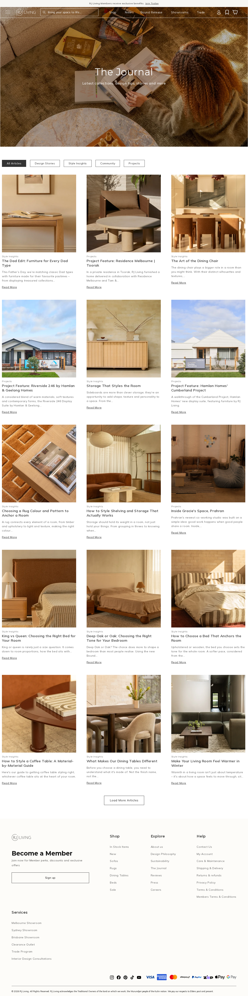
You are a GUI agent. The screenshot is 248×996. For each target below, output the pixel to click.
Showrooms (179, 12)
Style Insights (78, 163)
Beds (113, 882)
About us (157, 847)
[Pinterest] (125, 978)
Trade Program (22, 951)
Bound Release (151, 12)
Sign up (50, 877)
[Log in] (218, 12)
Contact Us (204, 847)
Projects (134, 163)
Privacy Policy (206, 882)
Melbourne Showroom (27, 923)
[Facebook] (118, 978)
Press (154, 882)
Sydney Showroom (24, 930)
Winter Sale (105, 3)
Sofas (114, 861)
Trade (201, 12)
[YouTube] (139, 978)
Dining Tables (119, 875)
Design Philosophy (163, 854)
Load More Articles (124, 800)
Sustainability (160, 861)
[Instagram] (111, 978)
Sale (113, 889)
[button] (8, 12)
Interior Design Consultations (32, 958)
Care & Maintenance (211, 861)
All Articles (14, 163)
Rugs (113, 868)
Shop (112, 12)
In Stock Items (119, 847)
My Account (205, 854)
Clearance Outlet (23, 944)
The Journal (159, 868)
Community (107, 163)
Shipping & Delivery (210, 868)
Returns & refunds (209, 875)
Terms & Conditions (210, 889)
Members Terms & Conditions (216, 896)
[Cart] (235, 12)
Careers (156, 889)
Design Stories (45, 163)
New (128, 12)
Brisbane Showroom (25, 937)
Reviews (156, 875)
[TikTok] (132, 978)
